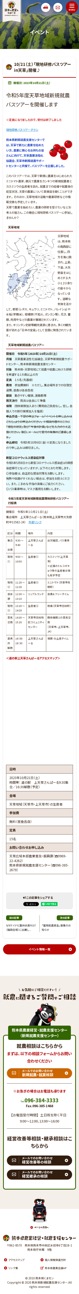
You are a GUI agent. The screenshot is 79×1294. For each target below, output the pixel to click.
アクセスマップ (16, 1260)
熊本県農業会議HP (56, 1268)
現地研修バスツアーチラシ (22, 130)
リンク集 (13, 1268)
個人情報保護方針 (55, 1260)
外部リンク (35, 522)
